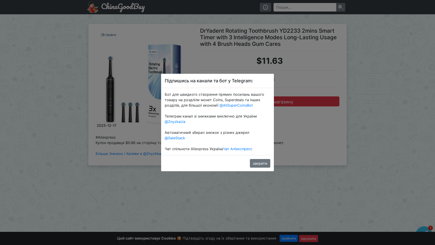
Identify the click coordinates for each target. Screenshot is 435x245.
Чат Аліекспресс (237, 149)
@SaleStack (175, 138)
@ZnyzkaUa (175, 121)
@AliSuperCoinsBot (236, 105)
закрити (260, 163)
